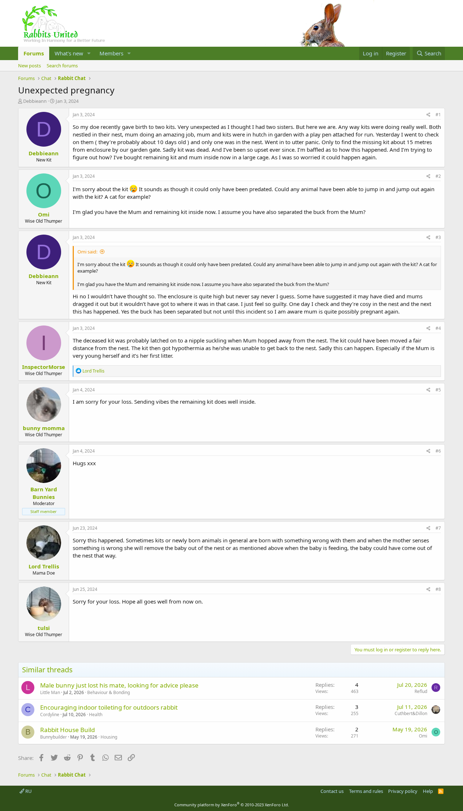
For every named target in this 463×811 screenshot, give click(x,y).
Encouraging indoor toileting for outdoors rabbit (109, 707)
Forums (34, 53)
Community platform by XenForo (231, 804)
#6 (438, 451)
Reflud (421, 691)
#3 (438, 237)
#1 (438, 115)
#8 (438, 589)
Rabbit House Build (67, 730)
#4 (438, 328)
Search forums (62, 65)
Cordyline (49, 714)
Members (111, 53)
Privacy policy (402, 791)
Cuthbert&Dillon (411, 713)
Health (95, 714)
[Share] (428, 115)
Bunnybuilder (53, 737)
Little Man (50, 692)
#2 (438, 176)
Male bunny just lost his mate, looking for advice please (119, 685)
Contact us (332, 791)
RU (28, 791)
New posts (29, 65)
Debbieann (35, 101)
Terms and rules (366, 791)
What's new (69, 53)
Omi (423, 736)
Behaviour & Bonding (108, 692)
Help (428, 791)
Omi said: (87, 251)
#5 (438, 390)
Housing (109, 737)
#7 (438, 528)
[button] (89, 53)
